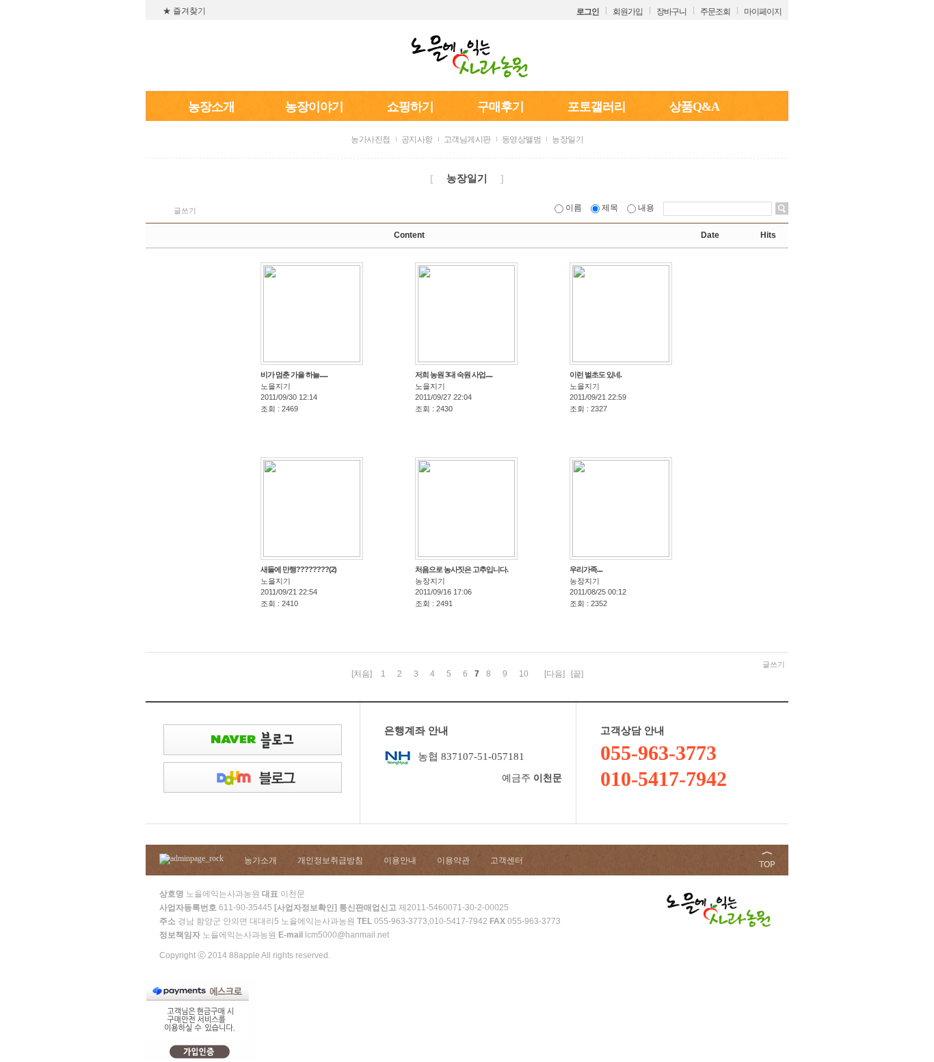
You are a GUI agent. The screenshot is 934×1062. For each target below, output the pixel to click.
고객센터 (506, 860)
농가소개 (260, 860)
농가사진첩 (370, 139)
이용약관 (453, 860)
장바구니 (671, 11)
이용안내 (400, 860)
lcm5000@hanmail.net (347, 935)
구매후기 (500, 106)
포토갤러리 (597, 106)
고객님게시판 (467, 139)
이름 (573, 208)
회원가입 (628, 11)
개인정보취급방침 (330, 860)
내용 (646, 208)
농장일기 (567, 139)
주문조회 (715, 11)
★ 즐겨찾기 (184, 11)
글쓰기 (185, 210)
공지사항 (417, 139)
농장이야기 (314, 106)
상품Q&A (694, 106)
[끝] (577, 674)
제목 (610, 208)
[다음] (554, 674)
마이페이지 (763, 11)
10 (524, 674)
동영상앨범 (522, 139)
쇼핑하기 (410, 106)
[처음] (361, 674)
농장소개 (211, 106)
